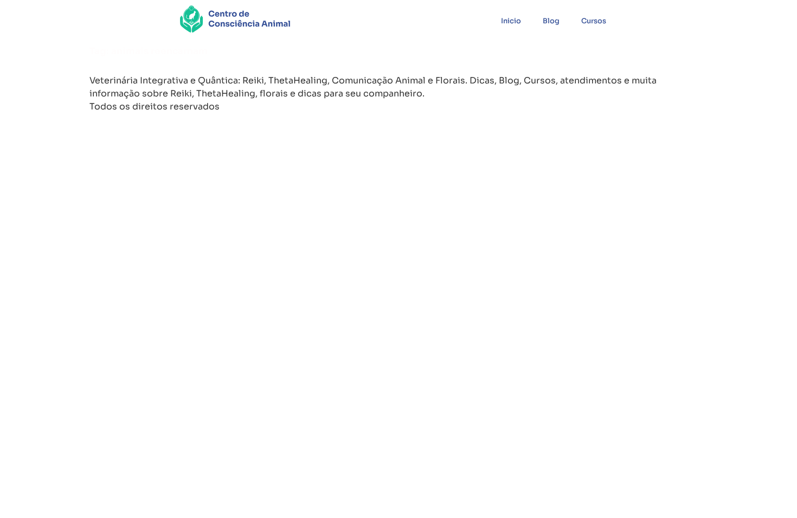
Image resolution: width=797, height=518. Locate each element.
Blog (551, 20)
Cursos (593, 20)
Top (771, 492)
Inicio (511, 20)
